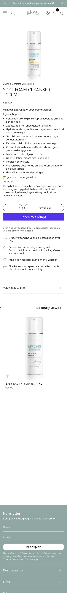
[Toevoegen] (7, 376)
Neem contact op (13, 570)
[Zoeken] (13, 12)
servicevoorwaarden (38, 556)
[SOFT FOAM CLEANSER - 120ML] (33, 347)
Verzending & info (14, 287)
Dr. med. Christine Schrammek (18, 83)
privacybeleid (11, 556)
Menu (6, 582)
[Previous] (4, 3)
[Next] (62, 3)
